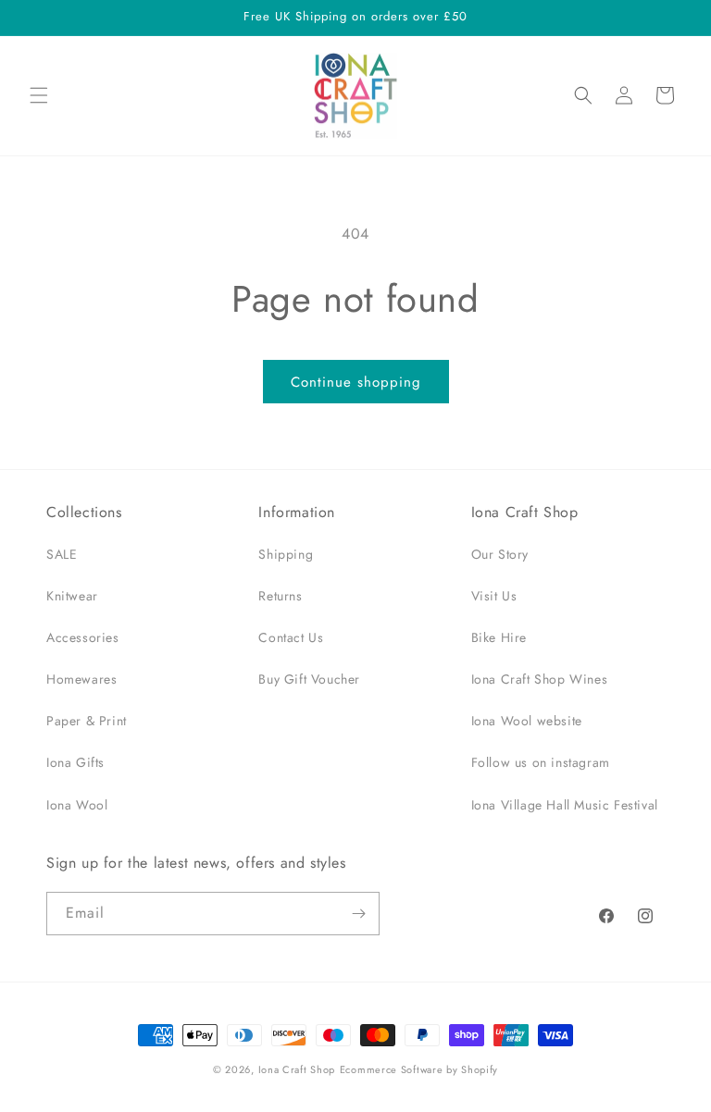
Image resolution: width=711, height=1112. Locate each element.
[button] (39, 95)
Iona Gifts (75, 762)
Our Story (500, 554)
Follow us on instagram (540, 762)
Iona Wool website (526, 720)
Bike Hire (499, 637)
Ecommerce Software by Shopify (419, 1069)
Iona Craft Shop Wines (539, 679)
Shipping (285, 554)
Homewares (81, 679)
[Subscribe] (358, 913)
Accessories (82, 637)
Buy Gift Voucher (309, 679)
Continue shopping (356, 382)
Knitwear (72, 596)
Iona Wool (76, 805)
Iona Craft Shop (297, 1069)
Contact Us (290, 637)
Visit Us (494, 596)
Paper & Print (86, 720)
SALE (61, 554)
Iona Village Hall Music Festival (564, 805)
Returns (280, 596)
